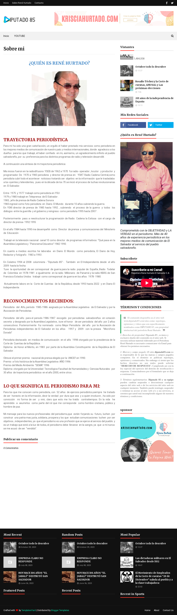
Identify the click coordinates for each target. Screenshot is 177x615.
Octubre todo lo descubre (150, 66)
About (156, 610)
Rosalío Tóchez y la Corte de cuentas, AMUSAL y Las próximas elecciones (152, 85)
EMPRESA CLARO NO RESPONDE (30, 560)
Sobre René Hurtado (21, 3)
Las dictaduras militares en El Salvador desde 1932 (153, 560)
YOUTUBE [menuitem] (19, 36)
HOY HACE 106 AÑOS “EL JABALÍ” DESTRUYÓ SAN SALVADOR (33, 576)
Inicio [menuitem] (6, 36)
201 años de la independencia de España (154, 100)
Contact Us (168, 610)
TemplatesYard (28, 610)
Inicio (6, 3)
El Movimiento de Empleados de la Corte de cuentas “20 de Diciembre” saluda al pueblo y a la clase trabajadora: (154, 578)
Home (147, 610)
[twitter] (172, 3)
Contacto (39, 3)
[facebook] (166, 3)
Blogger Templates (60, 610)
